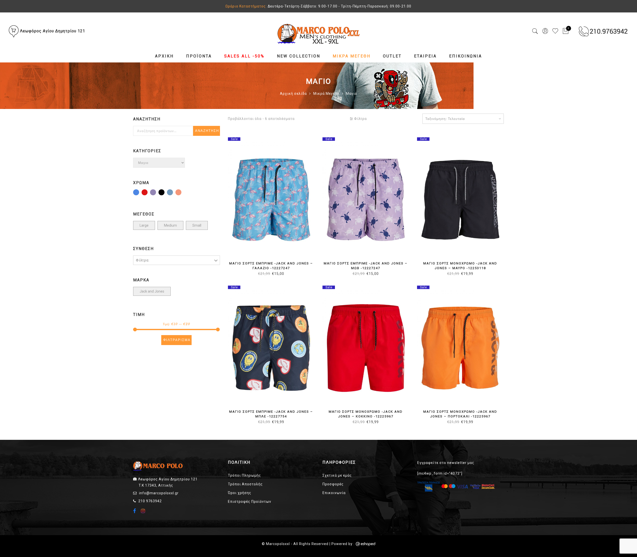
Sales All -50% (244, 56)
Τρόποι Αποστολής (245, 484)
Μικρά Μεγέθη (352, 56)
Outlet (392, 56)
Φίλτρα (360, 119)
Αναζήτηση (207, 131)
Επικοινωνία (465, 56)
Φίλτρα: (143, 260)
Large (144, 225)
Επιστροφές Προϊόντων (249, 502)
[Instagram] (144, 510)
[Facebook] (135, 511)
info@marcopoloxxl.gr (159, 493)
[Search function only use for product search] (535, 31)
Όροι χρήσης (239, 493)
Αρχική (164, 56)
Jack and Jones (152, 291)
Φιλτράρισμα (177, 340)
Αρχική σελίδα (293, 94)
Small (196, 225)
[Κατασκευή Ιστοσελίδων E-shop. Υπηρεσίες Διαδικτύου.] (365, 544)
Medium (170, 225)
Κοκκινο (147, 193)
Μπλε (172, 193)
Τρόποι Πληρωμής (244, 475)
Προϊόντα (199, 56)
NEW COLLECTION (298, 56)
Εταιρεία (425, 56)
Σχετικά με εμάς (337, 475)
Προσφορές (333, 484)
